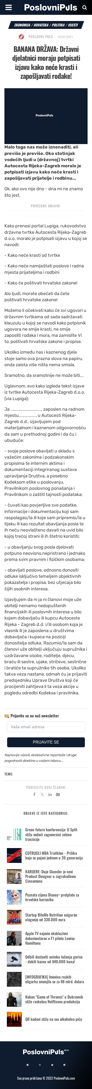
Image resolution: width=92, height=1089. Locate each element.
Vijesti (73, 24)
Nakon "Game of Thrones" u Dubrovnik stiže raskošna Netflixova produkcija (54, 999)
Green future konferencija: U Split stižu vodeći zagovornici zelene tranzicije (51, 834)
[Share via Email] (58, 795)
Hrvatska (41, 24)
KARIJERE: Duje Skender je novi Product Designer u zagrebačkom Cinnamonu (50, 876)
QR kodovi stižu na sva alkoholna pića (53, 1019)
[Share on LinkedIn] (50, 795)
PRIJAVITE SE (46, 742)
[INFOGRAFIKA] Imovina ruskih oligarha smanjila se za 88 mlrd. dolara (54, 979)
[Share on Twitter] (42, 795)
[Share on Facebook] (34, 795)
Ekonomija (22, 24)
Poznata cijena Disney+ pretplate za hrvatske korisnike (52, 897)
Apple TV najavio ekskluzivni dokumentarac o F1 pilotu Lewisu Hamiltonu (50, 938)
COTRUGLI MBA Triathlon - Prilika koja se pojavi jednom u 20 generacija (54, 855)
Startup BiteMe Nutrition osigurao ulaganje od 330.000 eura (51, 917)
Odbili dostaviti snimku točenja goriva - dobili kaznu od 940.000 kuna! (53, 959)
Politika (58, 24)
